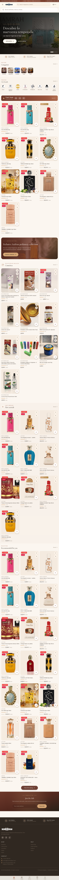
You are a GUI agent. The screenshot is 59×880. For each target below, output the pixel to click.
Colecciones (4, 846)
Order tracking (34, 846)
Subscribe (42, 806)
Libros (2, 852)
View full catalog (28, 787)
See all (54, 64)
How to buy (33, 844)
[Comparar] (17, 107)
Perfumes (3, 844)
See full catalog (22, 41)
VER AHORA (9, 41)
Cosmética (3, 848)
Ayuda (32, 850)
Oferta (2, 850)
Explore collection (9, 254)
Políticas (33, 848)
